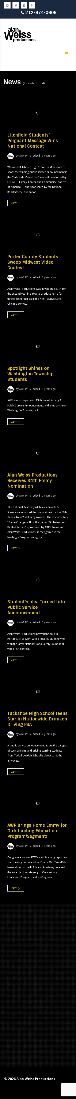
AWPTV (23, 155)
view (14, 203)
